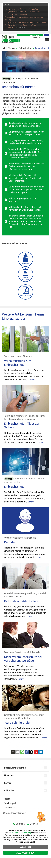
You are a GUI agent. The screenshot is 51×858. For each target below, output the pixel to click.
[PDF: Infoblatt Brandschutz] (25, 292)
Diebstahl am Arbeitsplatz (21, 601)
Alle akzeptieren (25, 852)
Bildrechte (9, 790)
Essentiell (34, 824)
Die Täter (10, 542)
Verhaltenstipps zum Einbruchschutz (17, 363)
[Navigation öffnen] (47, 40)
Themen (12, 48)
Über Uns (8, 775)
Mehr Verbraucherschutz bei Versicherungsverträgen (23, 659)
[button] (17, 752)
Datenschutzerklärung (21, 832)
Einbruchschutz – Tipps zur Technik (21, 425)
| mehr (32, 379)
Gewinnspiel (10, 803)
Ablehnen (25, 846)
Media (7, 798)
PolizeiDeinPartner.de (15, 767)
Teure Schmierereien (17, 723)
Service (7, 782)
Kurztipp (8, 478)
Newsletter (9, 807)
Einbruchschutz (25, 48)
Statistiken (20, 824)
